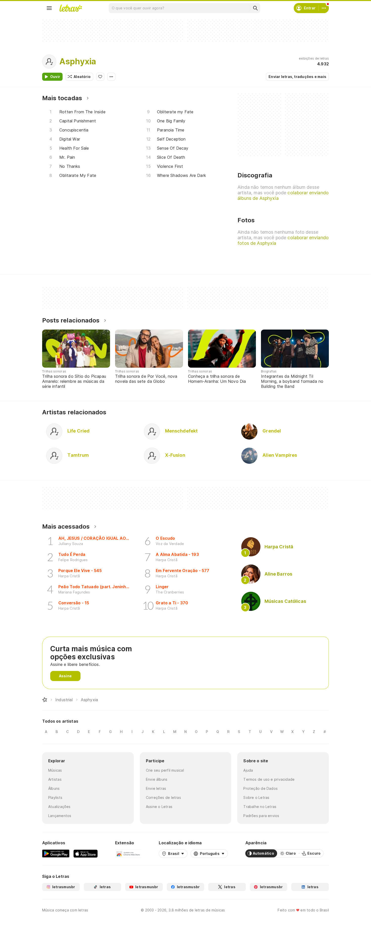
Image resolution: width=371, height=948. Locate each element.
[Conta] (324, 8)
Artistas (55, 779)
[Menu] (49, 8)
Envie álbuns (157, 779)
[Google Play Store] (55, 853)
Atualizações (59, 806)
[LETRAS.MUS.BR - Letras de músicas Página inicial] (70, 8)
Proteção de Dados (260, 788)
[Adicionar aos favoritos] (100, 77)
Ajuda (248, 770)
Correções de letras (163, 797)
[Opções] (111, 77)
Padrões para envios (261, 816)
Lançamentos (59, 816)
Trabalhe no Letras (259, 806)
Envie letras (156, 788)
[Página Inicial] (44, 699)
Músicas (55, 770)
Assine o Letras (159, 806)
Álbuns (54, 788)
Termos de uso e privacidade (269, 779)
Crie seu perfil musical (165, 770)
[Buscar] (255, 8)
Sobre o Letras (256, 797)
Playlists (55, 797)
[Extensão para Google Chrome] (128, 853)
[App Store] (85, 853)
